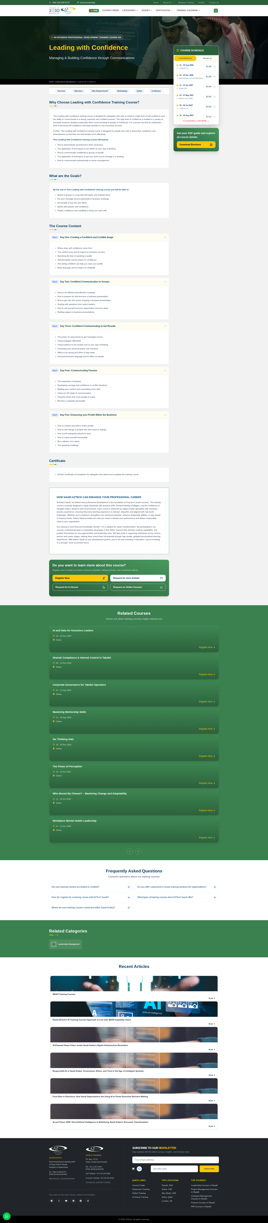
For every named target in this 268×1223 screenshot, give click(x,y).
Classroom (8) (185, 58)
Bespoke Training (186, 2)
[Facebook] (51, 1200)
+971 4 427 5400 (95, 1167)
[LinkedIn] (73, 1200)
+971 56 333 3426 (107, 1178)
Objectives (78, 91)
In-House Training (140, 1197)
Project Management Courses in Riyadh (204, 1190)
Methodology (122, 91)
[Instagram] (87, 1200)
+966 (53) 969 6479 (61, 2)
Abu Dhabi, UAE (169, 1193)
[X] (58, 1200)
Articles (201, 2)
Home (156, 2)
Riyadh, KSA (167, 1185)
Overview (61, 91)
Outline (139, 91)
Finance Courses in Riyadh (203, 1202)
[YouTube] (66, 1200)
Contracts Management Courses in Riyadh (201, 1197)
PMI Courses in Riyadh (201, 1206)
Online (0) (207, 58)
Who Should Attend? (100, 91)
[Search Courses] (216, 11)
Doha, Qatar (167, 1197)
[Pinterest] (80, 1200)
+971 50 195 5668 (103, 1174)
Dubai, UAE (167, 1189)
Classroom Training (140, 1189)
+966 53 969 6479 (59, 1172)
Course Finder (110, 10)
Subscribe (209, 1169)
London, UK (167, 1201)
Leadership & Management (65, 82)
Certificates (156, 91)
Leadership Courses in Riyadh (204, 1185)
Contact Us (214, 2)
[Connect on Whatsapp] (7, 1216)
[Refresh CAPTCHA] (139, 1168)
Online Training (139, 1193)
